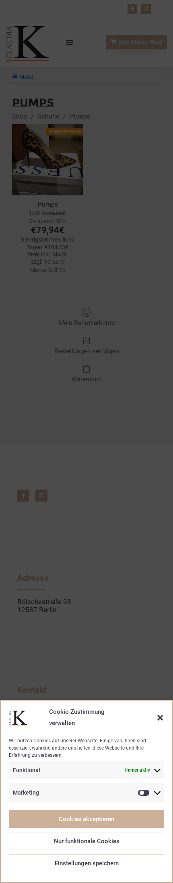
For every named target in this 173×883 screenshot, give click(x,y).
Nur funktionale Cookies (86, 841)
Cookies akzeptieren (86, 819)
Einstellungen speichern (87, 863)
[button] (160, 718)
